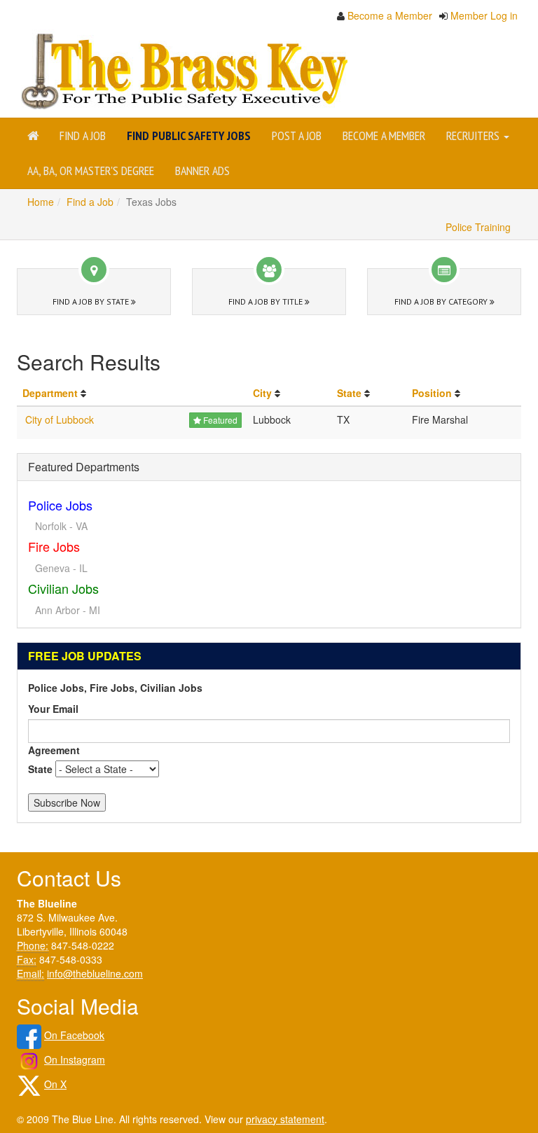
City (262, 393)
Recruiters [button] (474, 135)
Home (40, 202)
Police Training (478, 227)
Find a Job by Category (442, 301)
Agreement (54, 750)
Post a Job (297, 135)
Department (50, 393)
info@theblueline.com (95, 973)
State (349, 393)
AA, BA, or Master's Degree (90, 170)
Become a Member (389, 15)
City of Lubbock (59, 419)
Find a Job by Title (266, 301)
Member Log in (484, 15)
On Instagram (74, 1059)
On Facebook (74, 1035)
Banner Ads (202, 170)
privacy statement (285, 1119)
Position (432, 393)
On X (55, 1084)
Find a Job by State (92, 301)
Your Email (53, 709)
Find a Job (83, 135)
